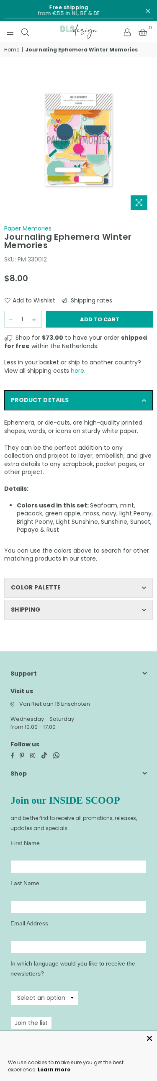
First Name (25, 843)
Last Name (24, 883)
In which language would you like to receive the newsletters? (72, 968)
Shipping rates (90, 301)
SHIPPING (25, 609)
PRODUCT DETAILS (40, 400)
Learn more (54, 1069)
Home (11, 49)
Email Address (29, 923)
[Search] (25, 32)
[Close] (149, 1038)
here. (78, 370)
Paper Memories (27, 228)
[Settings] (127, 32)
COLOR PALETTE (36, 587)
